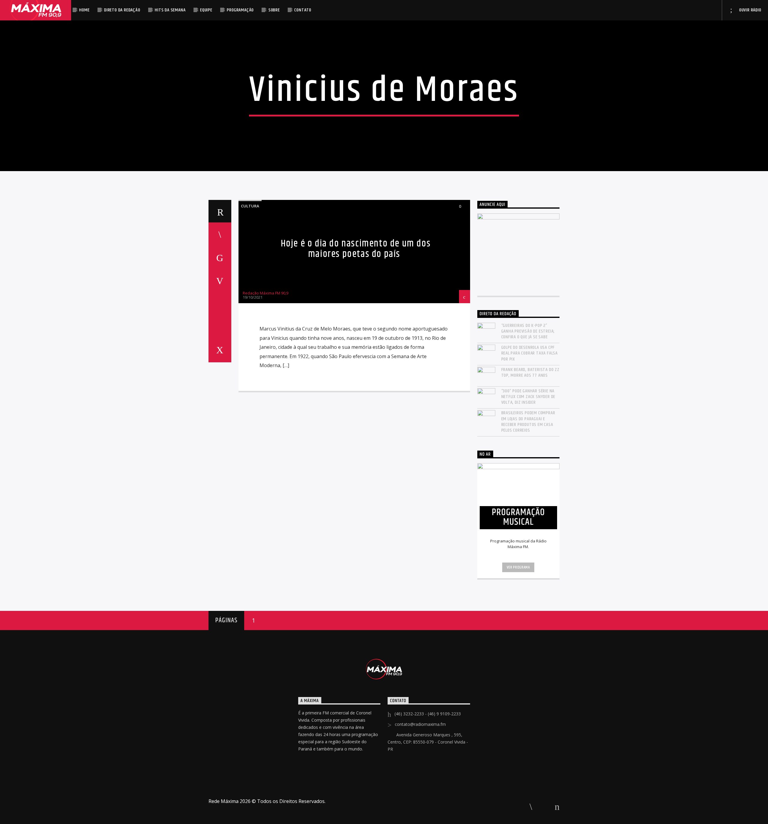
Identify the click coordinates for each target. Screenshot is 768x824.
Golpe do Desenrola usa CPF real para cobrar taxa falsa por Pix (529, 353)
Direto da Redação (122, 10)
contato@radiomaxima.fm (420, 724)
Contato (302, 10)
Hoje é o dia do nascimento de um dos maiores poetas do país (356, 248)
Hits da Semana (170, 10)
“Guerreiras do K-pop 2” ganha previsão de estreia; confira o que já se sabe (528, 331)
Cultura (250, 206)
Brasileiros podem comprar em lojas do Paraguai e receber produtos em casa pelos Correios (528, 421)
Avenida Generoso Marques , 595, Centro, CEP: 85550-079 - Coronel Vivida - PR (428, 742)
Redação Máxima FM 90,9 (265, 293)
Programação (240, 10)
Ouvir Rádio (749, 10)
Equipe (206, 10)
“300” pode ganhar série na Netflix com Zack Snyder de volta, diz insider (528, 397)
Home (84, 10)
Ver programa (518, 567)
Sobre (274, 10)
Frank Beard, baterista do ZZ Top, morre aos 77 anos (530, 372)
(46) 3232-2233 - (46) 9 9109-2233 (427, 714)
